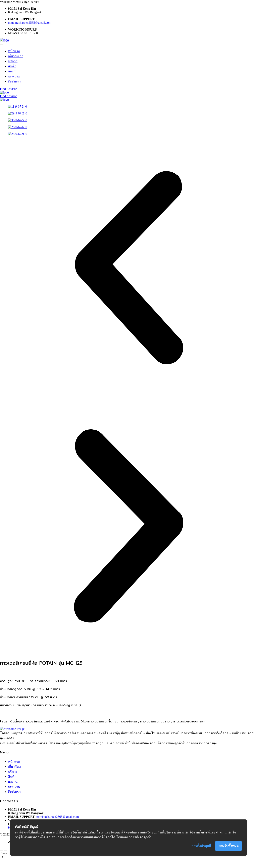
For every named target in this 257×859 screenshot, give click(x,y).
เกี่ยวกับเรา (15, 56)
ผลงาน (12, 71)
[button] (128, 268)
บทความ (14, 76)
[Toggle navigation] (1, 44)
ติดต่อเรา (14, 81)
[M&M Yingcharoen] (4, 40)
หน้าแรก (14, 51)
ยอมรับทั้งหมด (228, 846)
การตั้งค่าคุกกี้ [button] (201, 846)
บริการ (12, 61)
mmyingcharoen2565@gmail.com (29, 22)
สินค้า (12, 66)
